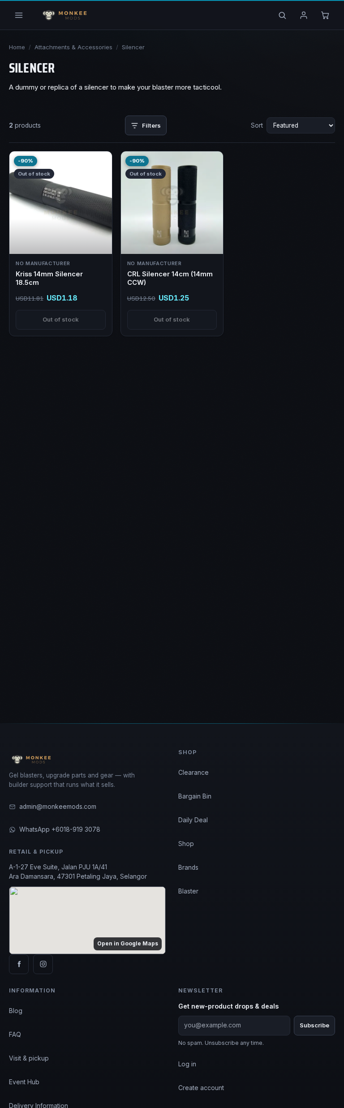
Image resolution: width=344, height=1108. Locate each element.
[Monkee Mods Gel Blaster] (63, 15)
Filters (151, 125)
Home (17, 47)
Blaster (188, 891)
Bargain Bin (194, 796)
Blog (15, 1010)
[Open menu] (19, 15)
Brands (188, 867)
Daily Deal (193, 820)
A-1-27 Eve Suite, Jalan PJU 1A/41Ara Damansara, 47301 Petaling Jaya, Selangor (78, 871)
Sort (257, 125)
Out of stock (61, 319)
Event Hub (24, 1082)
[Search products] (282, 15)
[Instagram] (43, 964)
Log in (187, 1064)
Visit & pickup (29, 1058)
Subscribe (314, 1025)
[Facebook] (19, 964)
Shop (186, 843)
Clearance (193, 772)
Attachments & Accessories (73, 47)
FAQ (15, 1034)
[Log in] (304, 15)
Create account (201, 1087)
